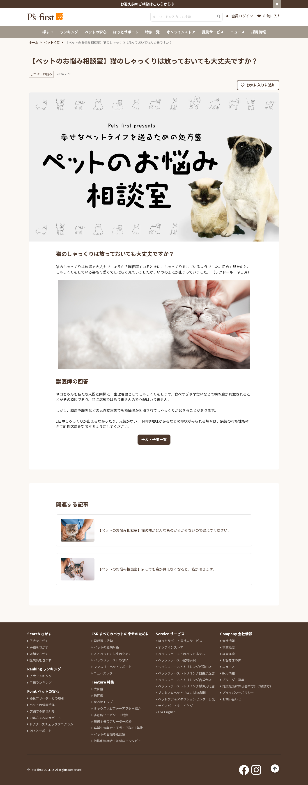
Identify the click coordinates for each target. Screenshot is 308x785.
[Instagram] (256, 768)
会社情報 (228, 640)
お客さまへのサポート (45, 718)
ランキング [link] (69, 32)
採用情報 (228, 673)
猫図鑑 (98, 695)
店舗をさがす (39, 653)
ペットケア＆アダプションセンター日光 (186, 699)
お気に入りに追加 (260, 84)
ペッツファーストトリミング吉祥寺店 (184, 679)
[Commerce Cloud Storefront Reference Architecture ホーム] (45, 16)
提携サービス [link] (213, 32)
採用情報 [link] (258, 32)
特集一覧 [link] (152, 32)
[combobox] (186, 17)
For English (166, 712)
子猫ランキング (41, 682)
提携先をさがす (41, 660)
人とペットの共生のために (113, 653)
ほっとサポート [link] (125, 32)
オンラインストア (170, 647)
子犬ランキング (41, 676)
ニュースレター (105, 673)
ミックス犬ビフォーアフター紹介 (117, 708)
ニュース (228, 666)
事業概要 (228, 647)
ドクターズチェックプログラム (51, 724)
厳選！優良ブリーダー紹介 (113, 721)
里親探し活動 (103, 640)
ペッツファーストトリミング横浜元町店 (186, 686)
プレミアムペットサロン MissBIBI (182, 692)
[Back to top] (275, 768)
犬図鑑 (98, 689)
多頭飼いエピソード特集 (111, 715)
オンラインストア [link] (180, 32)
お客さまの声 (231, 660)
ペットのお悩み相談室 (109, 734)
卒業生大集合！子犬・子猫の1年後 (118, 727)
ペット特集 (52, 42)
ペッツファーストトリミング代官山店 (184, 666)
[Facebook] (244, 768)
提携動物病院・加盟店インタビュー (119, 741)
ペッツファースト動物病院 (177, 660)
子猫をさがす (39, 647)
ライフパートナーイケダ (175, 705)
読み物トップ (103, 702)
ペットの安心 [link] (95, 32)
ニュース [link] (237, 32)
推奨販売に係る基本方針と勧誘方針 (247, 686)
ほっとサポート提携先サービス (180, 640)
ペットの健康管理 (42, 704)
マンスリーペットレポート (113, 666)
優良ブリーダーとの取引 (47, 698)
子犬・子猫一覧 (154, 439)
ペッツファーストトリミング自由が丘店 (186, 673)
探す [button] (46, 32)
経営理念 (228, 653)
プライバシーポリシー (238, 692)
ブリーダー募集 (233, 679)
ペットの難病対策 (106, 647)
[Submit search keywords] (218, 16)
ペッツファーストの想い (111, 660)
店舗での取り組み (42, 711)
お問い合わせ (231, 699)
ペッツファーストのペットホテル (181, 653)
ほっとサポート (41, 730)
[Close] (277, 4)
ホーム (33, 42)
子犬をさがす (39, 640)
